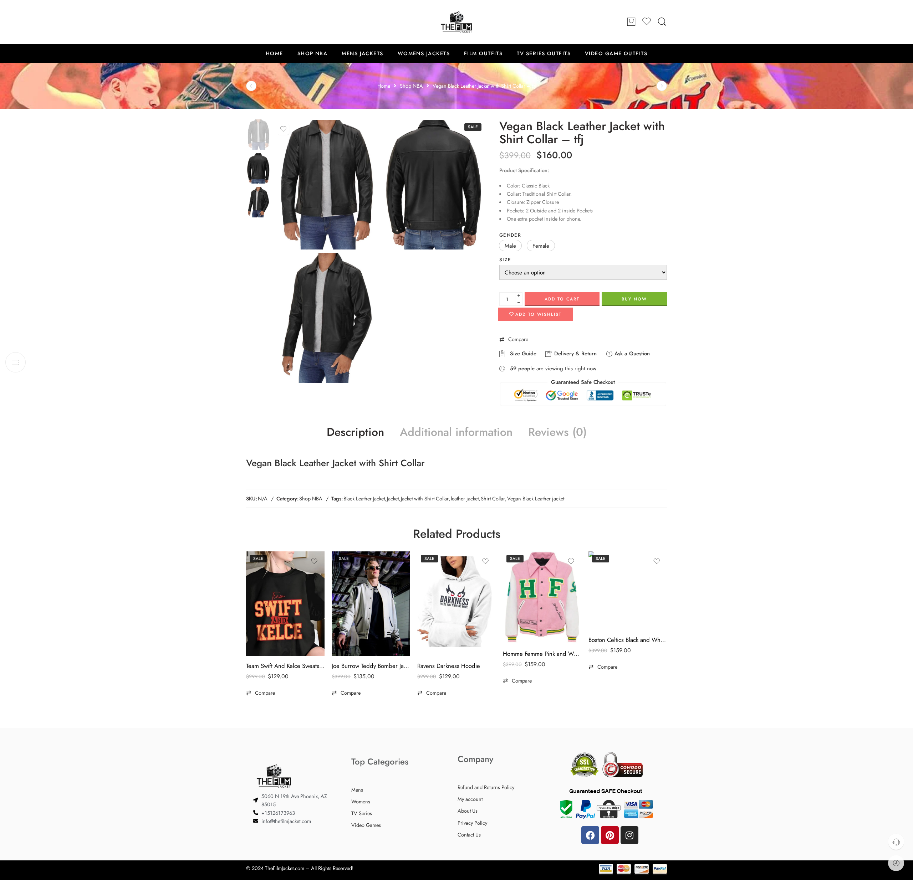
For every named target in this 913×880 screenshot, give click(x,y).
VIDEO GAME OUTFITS (616, 53)
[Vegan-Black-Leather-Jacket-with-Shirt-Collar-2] (326, 318)
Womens (360, 801)
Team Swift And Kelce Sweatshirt (285, 666)
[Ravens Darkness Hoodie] (456, 603)
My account (470, 799)
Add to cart (562, 299)
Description (355, 432)
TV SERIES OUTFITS (544, 53)
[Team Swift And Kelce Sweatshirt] (285, 603)
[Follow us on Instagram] (278, 21)
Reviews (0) (557, 432)
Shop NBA (310, 498)
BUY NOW (634, 299)
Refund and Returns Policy (486, 787)
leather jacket (465, 498)
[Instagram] (629, 835)
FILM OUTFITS (483, 53)
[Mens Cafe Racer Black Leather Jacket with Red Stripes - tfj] (251, 86)
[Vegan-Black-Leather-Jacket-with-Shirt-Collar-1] (433, 184)
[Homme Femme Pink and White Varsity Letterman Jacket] (542, 597)
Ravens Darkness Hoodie (448, 666)
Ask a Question (631, 353)
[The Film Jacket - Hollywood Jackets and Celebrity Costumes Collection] (456, 22)
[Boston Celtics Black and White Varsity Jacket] (627, 590)
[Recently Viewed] (896, 863)
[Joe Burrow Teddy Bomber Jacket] (371, 603)
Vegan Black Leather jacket (535, 498)
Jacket (393, 498)
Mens (357, 789)
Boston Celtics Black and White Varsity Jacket (627, 639)
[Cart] (631, 22)
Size (505, 259)
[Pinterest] (610, 835)
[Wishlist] (283, 129)
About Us (468, 810)
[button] (510, 245)
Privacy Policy (472, 823)
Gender (510, 235)
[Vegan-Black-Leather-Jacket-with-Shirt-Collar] (258, 134)
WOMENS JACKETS (424, 53)
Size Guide (521, 353)
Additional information (456, 432)
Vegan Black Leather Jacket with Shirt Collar (335, 463)
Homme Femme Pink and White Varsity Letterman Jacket (542, 653)
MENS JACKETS (362, 53)
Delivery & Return (574, 353)
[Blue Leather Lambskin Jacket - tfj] (662, 86)
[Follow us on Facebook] (249, 21)
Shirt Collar (493, 498)
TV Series (361, 813)
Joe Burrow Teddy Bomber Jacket (371, 666)
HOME (274, 53)
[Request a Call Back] (896, 842)
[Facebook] (590, 835)
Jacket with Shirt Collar (425, 498)
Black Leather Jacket (364, 498)
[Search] (662, 21)
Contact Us (469, 834)
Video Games (366, 825)
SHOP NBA (312, 53)
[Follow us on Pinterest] (263, 21)
